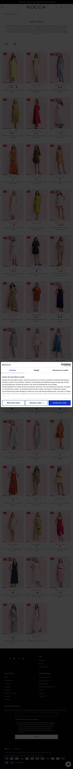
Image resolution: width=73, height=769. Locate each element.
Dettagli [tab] (36, 370)
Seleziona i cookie (35, 403)
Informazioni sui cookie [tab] (60, 370)
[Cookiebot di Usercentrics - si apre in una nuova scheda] (62, 364)
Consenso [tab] (12, 370)
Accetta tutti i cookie (59, 403)
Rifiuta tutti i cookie (13, 403)
